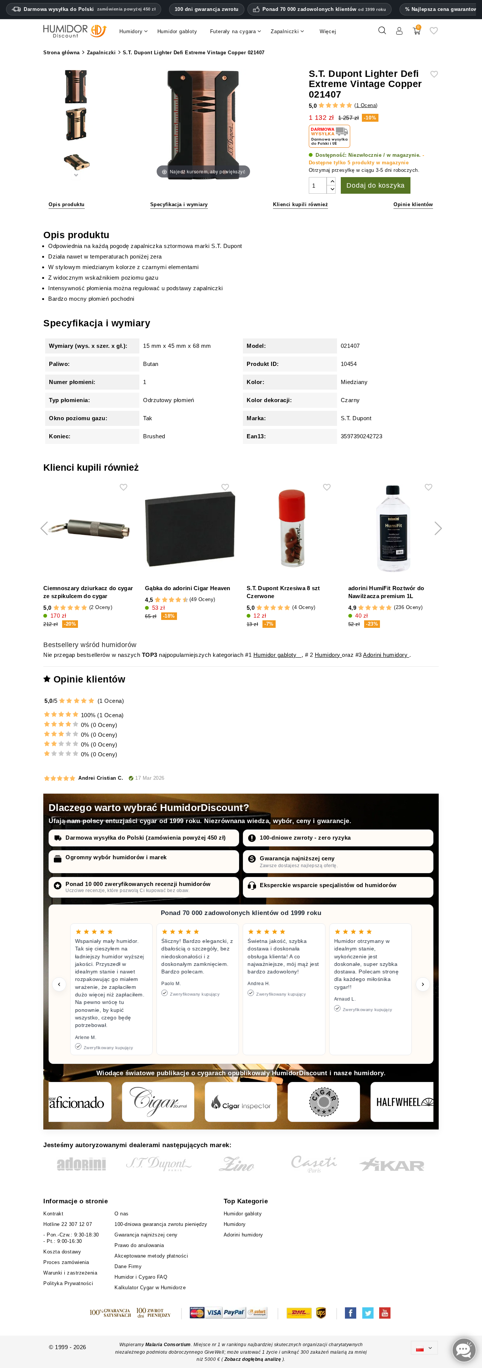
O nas (121, 1214)
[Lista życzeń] (434, 33)
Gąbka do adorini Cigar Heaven (187, 588)
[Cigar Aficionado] (75, 1102)
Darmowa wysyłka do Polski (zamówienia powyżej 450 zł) (146, 837)
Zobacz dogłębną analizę (253, 1359)
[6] (171, 600)
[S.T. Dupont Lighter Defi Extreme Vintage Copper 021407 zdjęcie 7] (76, 163)
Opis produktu (67, 204)
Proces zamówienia (66, 1262)
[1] (321, 105)
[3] (335, 105)
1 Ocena (366, 105)
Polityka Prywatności (68, 1283)
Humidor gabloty (277, 655)
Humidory (328, 655)
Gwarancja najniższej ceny (297, 858)
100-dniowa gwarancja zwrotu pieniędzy (160, 1224)
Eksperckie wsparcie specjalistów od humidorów (328, 885)
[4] (342, 105)
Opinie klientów (413, 204)
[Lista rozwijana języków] (424, 1347)
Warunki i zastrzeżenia (70, 1273)
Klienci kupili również (300, 204)
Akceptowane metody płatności (151, 1256)
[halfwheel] (407, 1102)
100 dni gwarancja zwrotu (207, 9)
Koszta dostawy (62, 1252)
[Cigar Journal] (158, 1102)
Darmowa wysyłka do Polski (90, 9)
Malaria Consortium (168, 1344)
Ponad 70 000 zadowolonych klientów (324, 9)
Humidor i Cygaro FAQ (140, 1277)
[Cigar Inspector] (241, 1102)
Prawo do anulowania (139, 1245)
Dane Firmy (128, 1266)
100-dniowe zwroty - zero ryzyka (305, 837)
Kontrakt (53, 1214)
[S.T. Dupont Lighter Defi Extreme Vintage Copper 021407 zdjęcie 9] (76, 125)
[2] (328, 105)
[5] (349, 105)
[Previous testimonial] (59, 984)
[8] (178, 600)
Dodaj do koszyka (375, 185)
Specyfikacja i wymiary (179, 204)
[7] (174, 600)
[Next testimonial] (423, 984)
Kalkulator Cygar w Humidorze (150, 1287)
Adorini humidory (386, 655)
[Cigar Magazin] (324, 1102)
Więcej (328, 31)
